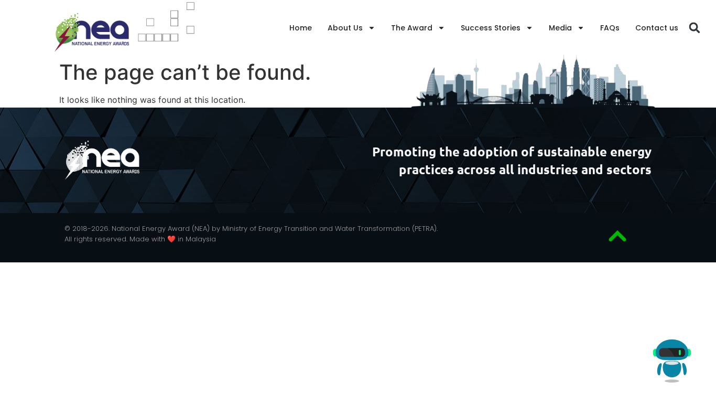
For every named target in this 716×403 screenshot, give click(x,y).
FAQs (610, 28)
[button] (694, 28)
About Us (345, 28)
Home (300, 28)
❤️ (172, 239)
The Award (411, 28)
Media (560, 28)
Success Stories (490, 28)
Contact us (656, 28)
